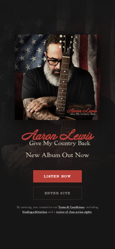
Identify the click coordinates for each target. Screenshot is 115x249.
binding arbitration (34, 212)
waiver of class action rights (74, 212)
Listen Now (57, 176)
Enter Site (58, 193)
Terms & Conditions (71, 207)
